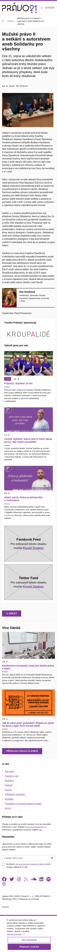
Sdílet (13, 613)
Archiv (8, 808)
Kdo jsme (9, 771)
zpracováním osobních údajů (31, 864)
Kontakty (9, 799)
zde (40, 830)
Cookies (5, 907)
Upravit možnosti (14, 934)
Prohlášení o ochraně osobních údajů (23, 804)
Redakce (9, 780)
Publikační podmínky (15, 794)
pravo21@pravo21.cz (37, 827)
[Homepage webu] (19, 7)
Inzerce (8, 790)
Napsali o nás (11, 776)
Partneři (9, 785)
